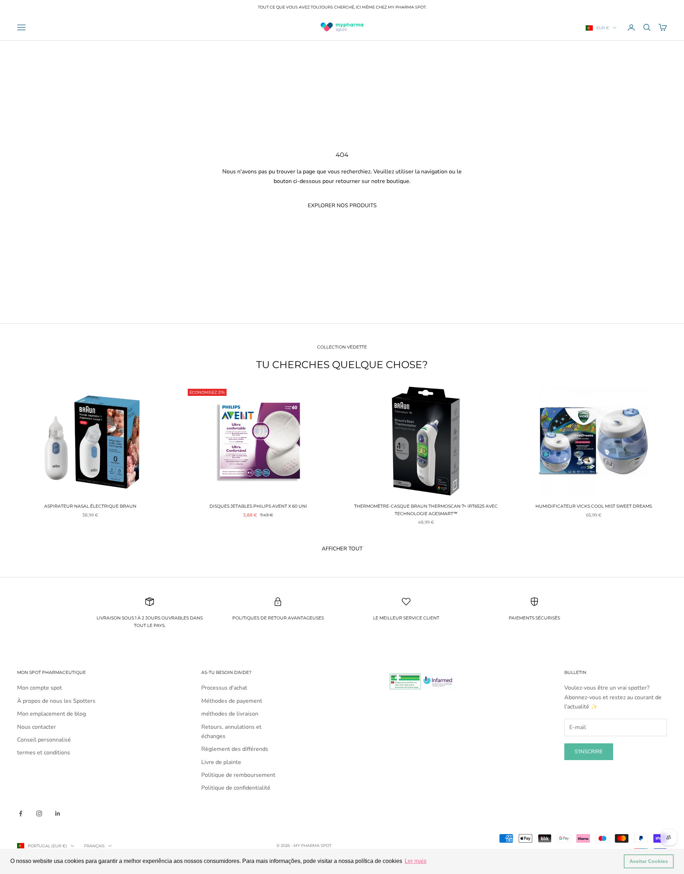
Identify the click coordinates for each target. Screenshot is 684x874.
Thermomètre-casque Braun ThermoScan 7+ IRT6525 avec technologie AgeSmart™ (426, 509)
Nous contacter (36, 727)
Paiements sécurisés (534, 618)
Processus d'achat (224, 688)
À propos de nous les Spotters (56, 701)
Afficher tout (342, 548)
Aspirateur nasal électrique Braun (90, 506)
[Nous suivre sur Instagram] (39, 813)
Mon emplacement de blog (51, 714)
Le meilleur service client (406, 618)
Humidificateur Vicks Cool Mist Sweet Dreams (593, 506)
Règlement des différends (234, 749)
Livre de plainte (221, 762)
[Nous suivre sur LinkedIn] (57, 813)
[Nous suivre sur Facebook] (20, 813)
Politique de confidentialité (235, 788)
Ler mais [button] (415, 861)
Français (94, 845)
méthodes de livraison (229, 714)
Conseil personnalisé (44, 740)
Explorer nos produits (342, 205)
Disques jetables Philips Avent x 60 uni (258, 506)
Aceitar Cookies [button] (648, 861)
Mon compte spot (39, 688)
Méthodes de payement (231, 701)
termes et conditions (43, 753)
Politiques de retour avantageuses (278, 618)
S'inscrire (589, 751)
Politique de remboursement (238, 775)
